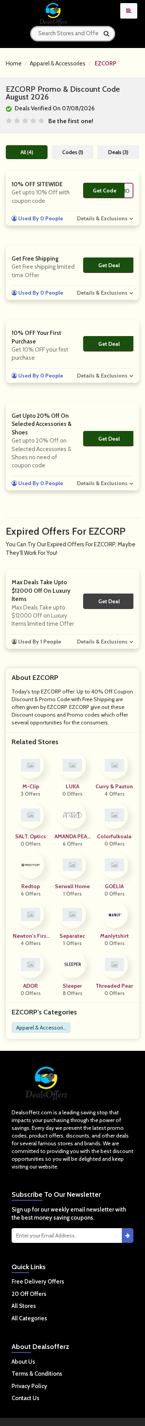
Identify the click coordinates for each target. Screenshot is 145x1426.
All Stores (24, 1305)
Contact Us (25, 1398)
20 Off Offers (29, 1293)
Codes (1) (72, 152)
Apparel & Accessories (57, 63)
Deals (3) (118, 152)
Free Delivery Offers (38, 1281)
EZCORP (105, 63)
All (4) (26, 152)
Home (14, 63)
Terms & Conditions (37, 1373)
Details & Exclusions (102, 218)
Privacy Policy (29, 1386)
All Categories (29, 1318)
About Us (23, 1361)
